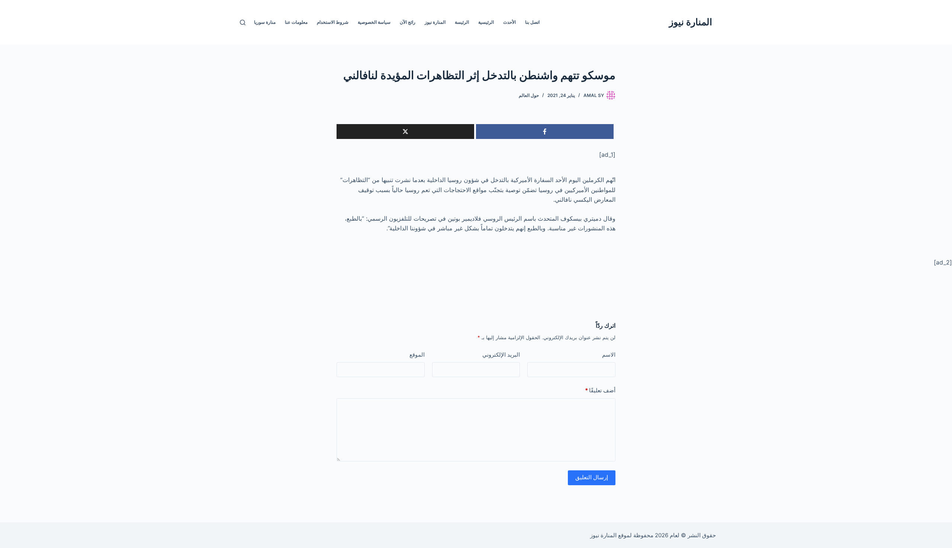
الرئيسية (486, 22)
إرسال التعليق (591, 477)
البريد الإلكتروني (501, 354)
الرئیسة (462, 22)
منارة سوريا (265, 22)
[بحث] (242, 22)
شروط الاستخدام (332, 22)
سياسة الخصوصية (374, 22)
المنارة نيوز (690, 21)
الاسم (608, 354)
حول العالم (529, 95)
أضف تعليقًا (600, 390)
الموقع (417, 354)
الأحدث (509, 22)
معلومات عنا (296, 22)
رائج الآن (407, 22)
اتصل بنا (532, 22)
